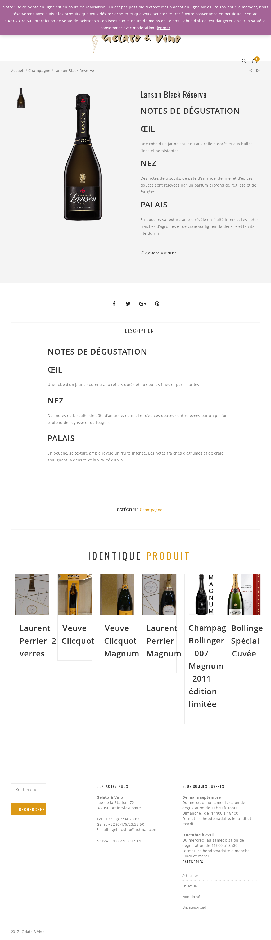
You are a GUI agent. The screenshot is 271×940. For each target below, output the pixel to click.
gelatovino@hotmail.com (134, 829)
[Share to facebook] (113, 303)
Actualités (190, 875)
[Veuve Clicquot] (251, 70)
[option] (21, 99)
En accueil (190, 886)
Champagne (39, 70)
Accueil (17, 70)
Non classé (191, 896)
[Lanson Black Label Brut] (258, 70)
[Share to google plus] (142, 303)
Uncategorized (194, 907)
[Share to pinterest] (157, 303)
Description (139, 330)
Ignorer (163, 27)
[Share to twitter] (128, 303)
